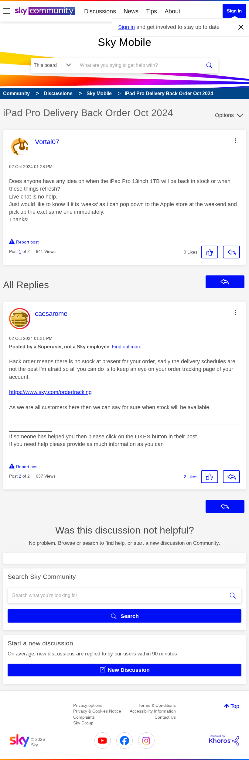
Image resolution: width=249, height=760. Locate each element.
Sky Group (83, 722)
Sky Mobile (124, 42)
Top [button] (234, 706)
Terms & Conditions (157, 705)
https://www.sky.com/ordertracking (50, 392)
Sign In (234, 10)
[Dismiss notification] (241, 27)
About (172, 11)
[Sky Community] (45, 11)
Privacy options (87, 705)
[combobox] (139, 65)
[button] (235, 140)
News (131, 11)
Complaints (84, 717)
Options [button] (224, 115)
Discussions (100, 11)
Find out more (127, 346)
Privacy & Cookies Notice (97, 711)
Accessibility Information (153, 711)
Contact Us (165, 717)
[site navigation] (6, 11)
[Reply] (231, 252)
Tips (151, 11)
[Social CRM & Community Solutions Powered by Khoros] (224, 740)
